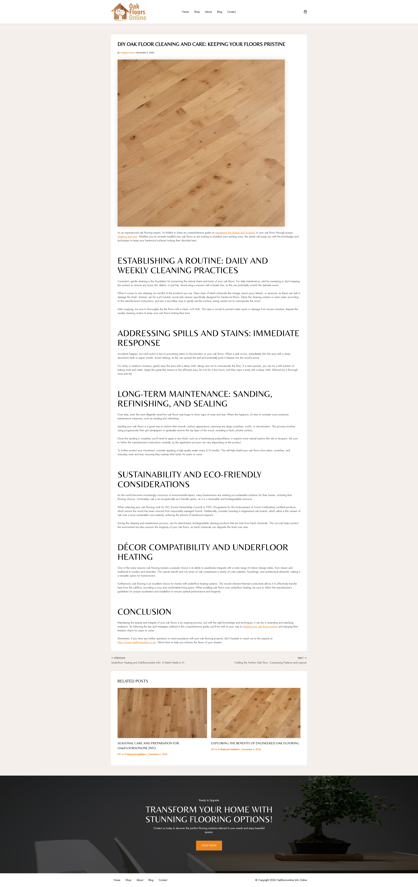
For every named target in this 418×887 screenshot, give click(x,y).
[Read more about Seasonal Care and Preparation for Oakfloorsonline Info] (162, 713)
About (208, 12)
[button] (305, 12)
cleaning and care (127, 236)
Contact (231, 12)
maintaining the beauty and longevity (235, 233)
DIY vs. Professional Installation (132, 754)
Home (185, 12)
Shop (197, 12)
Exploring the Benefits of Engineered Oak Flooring (255, 743)
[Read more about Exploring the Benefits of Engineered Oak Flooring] (256, 713)
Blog (219, 12)
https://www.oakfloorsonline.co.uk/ (137, 642)
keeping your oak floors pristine (260, 626)
